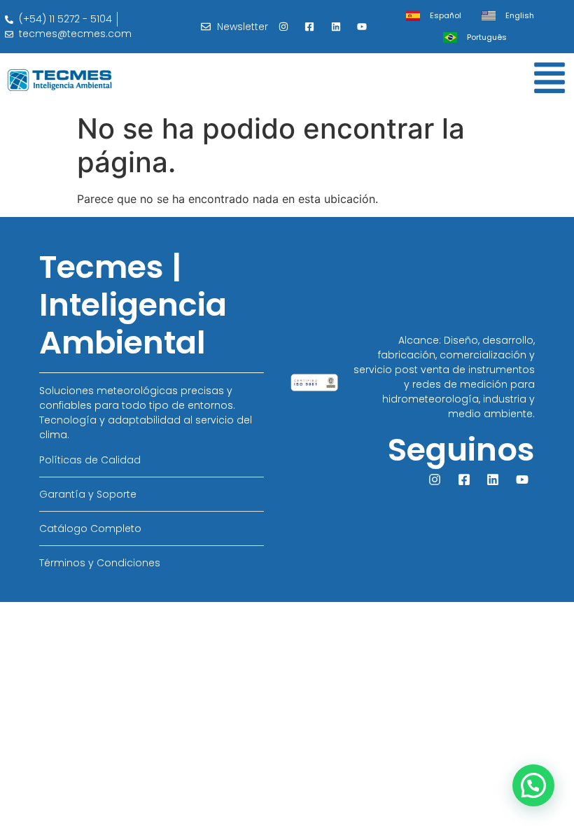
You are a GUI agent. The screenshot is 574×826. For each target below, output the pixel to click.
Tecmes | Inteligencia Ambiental (133, 305)
